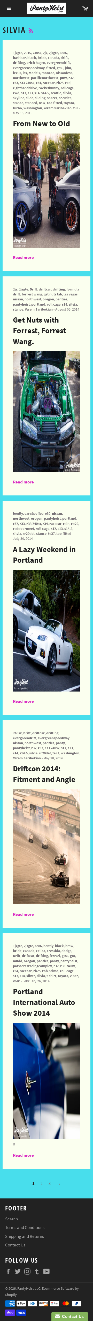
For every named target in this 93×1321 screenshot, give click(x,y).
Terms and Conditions (24, 1227)
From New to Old (41, 123)
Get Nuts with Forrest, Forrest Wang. (39, 330)
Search (11, 1219)
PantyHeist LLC (28, 1288)
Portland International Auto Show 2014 (44, 1002)
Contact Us (15, 1245)
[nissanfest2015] (46, 246)
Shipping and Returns (24, 1236)
